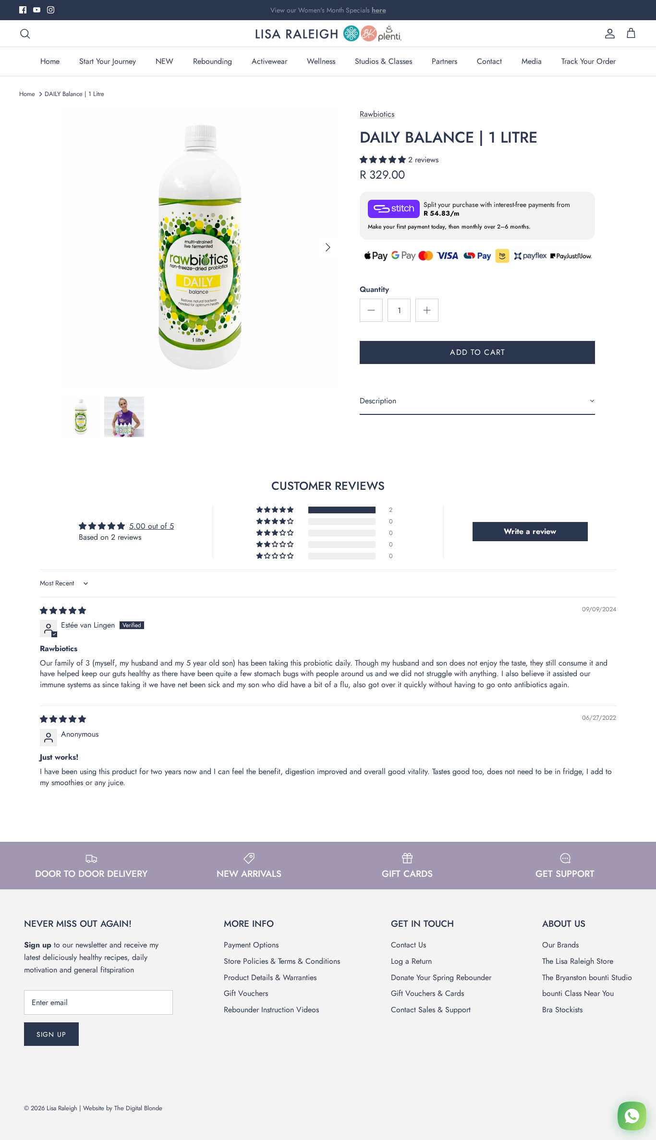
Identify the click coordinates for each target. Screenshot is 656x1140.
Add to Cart (477, 352)
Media (532, 61)
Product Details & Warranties (270, 977)
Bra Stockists (562, 1009)
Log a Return (411, 961)
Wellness (321, 61)
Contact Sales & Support (431, 1009)
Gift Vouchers (246, 993)
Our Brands (560, 944)
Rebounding (212, 61)
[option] (200, 247)
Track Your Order (588, 61)
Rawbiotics (377, 114)
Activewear (269, 61)
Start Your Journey (107, 61)
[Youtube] (36, 9)
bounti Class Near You (578, 993)
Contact (489, 61)
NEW (164, 61)
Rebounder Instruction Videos (271, 1009)
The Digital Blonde (138, 1108)
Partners (444, 61)
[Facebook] (22, 9)
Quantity (374, 289)
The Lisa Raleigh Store (577, 961)
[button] (384, 159)
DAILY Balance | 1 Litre (74, 93)
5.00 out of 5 (151, 526)
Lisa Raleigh (62, 1108)
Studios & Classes (383, 61)
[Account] (608, 33)
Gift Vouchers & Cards (427, 993)
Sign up (51, 1034)
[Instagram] (50, 9)
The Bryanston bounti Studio (587, 977)
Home (50, 61)
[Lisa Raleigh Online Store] (328, 34)
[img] (63, 610)
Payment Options (251, 944)
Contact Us (408, 944)
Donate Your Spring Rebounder (441, 977)
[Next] (328, 247)
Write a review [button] (530, 531)
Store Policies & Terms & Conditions (282, 961)
